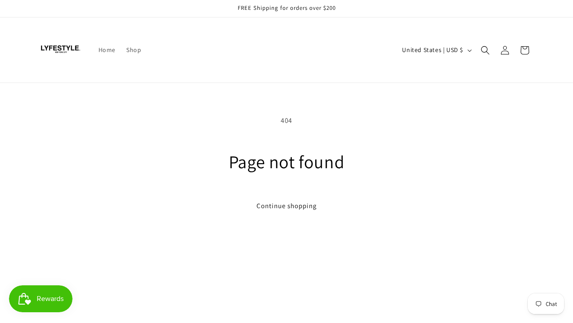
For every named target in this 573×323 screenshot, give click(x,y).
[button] (485, 50)
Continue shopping (287, 205)
